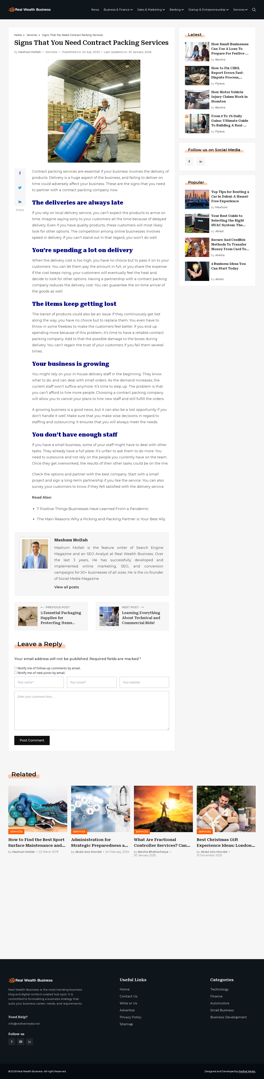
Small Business (222, 1010)
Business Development (228, 1017)
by (218, 59)
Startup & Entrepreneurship (207, 9)
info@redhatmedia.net (24, 1023)
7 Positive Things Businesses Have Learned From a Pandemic (93, 509)
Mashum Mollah (29, 52)
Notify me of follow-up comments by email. (49, 668)
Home (18, 35)
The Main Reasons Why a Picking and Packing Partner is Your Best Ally (101, 519)
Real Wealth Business (30, 1071)
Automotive (219, 1003)
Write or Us (128, 1003)
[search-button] (254, 9)
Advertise (127, 1010)
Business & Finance (117, 9)
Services (238, 9)
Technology (219, 989)
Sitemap (126, 1024)
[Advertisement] (124, 926)
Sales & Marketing (149, 9)
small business (68, 445)
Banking (175, 9)
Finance (216, 996)
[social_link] (189, 161)
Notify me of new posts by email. (41, 673)
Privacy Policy (130, 1017)
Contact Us (128, 996)
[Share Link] (20, 173)
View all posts (66, 587)
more (54, 333)
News (95, 9)
